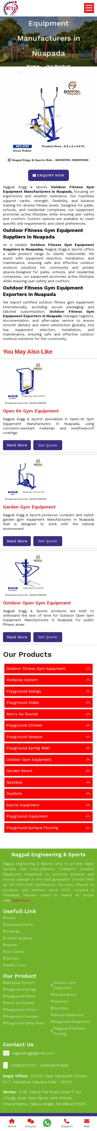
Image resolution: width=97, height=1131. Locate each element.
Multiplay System (22, 680)
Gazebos (14, 782)
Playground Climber (24, 725)
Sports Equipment (22, 805)
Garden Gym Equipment (29, 506)
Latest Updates (19, 938)
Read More (17, 445)
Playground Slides (22, 702)
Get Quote (47, 445)
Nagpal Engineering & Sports (48, 854)
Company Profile (19, 925)
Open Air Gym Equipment (31, 410)
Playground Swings (23, 691)
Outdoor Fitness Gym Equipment (35, 668)
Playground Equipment (27, 816)
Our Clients (15, 952)
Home (33, 66)
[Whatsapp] (47, 1123)
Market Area (16, 965)
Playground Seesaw (24, 737)
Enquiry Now (50, 175)
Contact (12, 958)
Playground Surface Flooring (32, 828)
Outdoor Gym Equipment (28, 759)
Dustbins (14, 793)
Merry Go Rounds (22, 714)
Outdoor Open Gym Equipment (37, 602)
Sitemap (13, 931)
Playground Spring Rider (28, 748)
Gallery (11, 945)
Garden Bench (19, 771)
